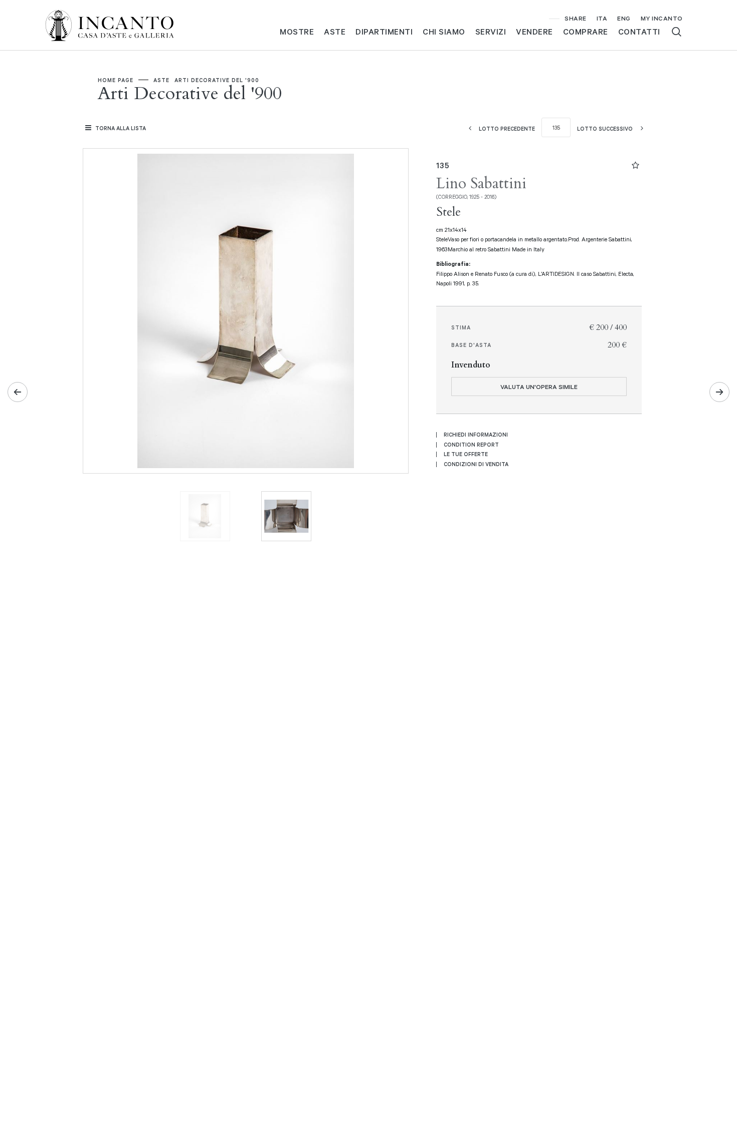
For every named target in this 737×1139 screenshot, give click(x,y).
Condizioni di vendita (476, 464)
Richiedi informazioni (476, 434)
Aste (334, 32)
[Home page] (118, 24)
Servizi (490, 32)
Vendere (534, 32)
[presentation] (101, 311)
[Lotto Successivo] (719, 392)
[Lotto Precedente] (18, 392)
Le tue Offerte (466, 454)
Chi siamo (444, 32)
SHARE (576, 18)
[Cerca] (676, 32)
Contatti (639, 32)
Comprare (585, 32)
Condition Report (471, 444)
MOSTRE (297, 32)
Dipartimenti (384, 32)
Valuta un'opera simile (539, 387)
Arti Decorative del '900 (216, 80)
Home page (115, 80)
